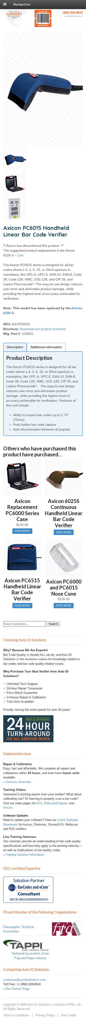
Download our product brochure (43, 329)
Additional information (46, 347)
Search (53, 624)
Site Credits (69, 1015)
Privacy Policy (45, 1015)
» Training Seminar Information (23, 854)
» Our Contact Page (16, 988)
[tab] (15, 347)
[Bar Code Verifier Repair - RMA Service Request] (28, 740)
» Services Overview (17, 782)
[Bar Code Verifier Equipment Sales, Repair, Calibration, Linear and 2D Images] (43, 24)
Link (20, 255)
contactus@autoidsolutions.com (24, 980)
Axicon (7, 807)
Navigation (21, 4)
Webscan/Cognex (55, 803)
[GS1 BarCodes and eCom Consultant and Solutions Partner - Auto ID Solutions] (28, 900)
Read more (22, 531)
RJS (39, 803)
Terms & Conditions (16, 1015)
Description (15, 347)
